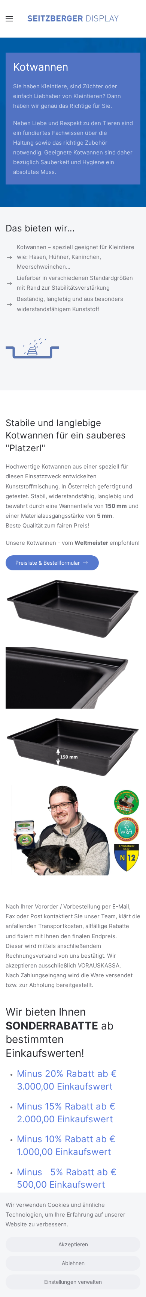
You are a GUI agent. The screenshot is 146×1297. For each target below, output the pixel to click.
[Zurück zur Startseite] (73, 19)
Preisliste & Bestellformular (47, 562)
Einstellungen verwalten (73, 1282)
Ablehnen (73, 1263)
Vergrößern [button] (73, 608)
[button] (9, 19)
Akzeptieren (73, 1244)
